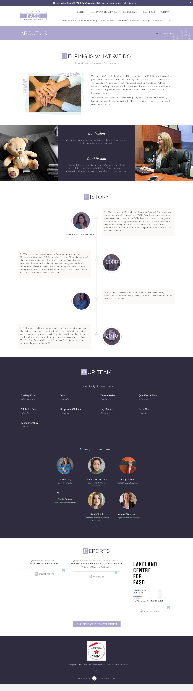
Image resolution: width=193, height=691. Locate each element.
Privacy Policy (113, 664)
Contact (125, 664)
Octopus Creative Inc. (107, 678)
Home (159, 33)
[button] (170, 20)
